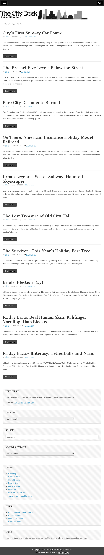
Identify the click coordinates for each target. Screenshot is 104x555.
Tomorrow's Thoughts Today (20, 496)
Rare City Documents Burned (31, 102)
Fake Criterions (14, 515)
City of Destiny (14, 480)
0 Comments (31, 37)
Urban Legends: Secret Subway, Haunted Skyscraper (43, 179)
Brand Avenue (14, 477)
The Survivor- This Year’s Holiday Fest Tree (46, 250)
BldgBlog (12, 474)
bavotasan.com (63, 552)
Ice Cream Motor (15, 519)
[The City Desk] (52, 13)
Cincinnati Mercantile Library (20, 512)
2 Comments (31, 145)
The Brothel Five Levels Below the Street (43, 67)
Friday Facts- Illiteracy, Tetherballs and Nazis (48, 353)
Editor (7, 37)
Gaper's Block (14, 486)
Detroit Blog (13, 483)
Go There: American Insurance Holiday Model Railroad (48, 139)
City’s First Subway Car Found (33, 33)
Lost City (12, 489)
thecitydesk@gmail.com (24, 402)
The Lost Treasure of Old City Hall (37, 216)
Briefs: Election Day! (23, 282)
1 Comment (25, 71)
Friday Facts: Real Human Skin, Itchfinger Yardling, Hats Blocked (44, 319)
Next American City (16, 493)
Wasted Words (14, 522)
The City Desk (51, 550)
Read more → (9, 56)
